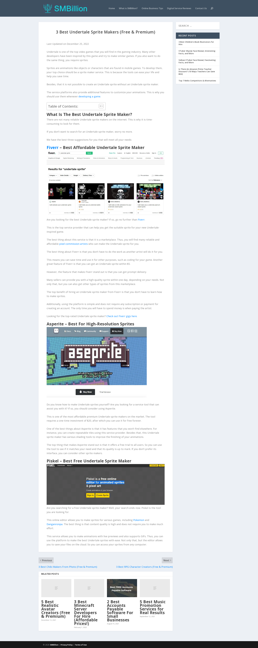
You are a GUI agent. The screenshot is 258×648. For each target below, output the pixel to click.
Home (112, 8)
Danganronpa (54, 524)
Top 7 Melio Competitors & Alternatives (197, 80)
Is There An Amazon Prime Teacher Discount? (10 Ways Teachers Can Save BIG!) (197, 71)
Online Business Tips (152, 8)
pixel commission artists (73, 243)
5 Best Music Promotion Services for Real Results (153, 607)
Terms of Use (81, 645)
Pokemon (138, 520)
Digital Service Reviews (179, 8)
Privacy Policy (67, 645)
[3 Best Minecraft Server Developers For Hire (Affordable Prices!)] (89, 588)
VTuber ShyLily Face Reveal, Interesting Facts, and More (197, 52)
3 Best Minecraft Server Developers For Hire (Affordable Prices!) (86, 612)
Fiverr (141, 219)
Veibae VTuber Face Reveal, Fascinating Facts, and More (197, 61)
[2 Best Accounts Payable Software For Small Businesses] (122, 588)
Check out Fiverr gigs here (121, 316)
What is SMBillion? (128, 8)
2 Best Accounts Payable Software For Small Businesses (120, 611)
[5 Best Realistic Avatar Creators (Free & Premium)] (56, 588)
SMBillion (54, 645)
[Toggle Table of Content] (100, 106)
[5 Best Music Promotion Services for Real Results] (155, 588)
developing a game (89, 96)
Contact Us (201, 8)
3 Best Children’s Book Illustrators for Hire (196, 43)
